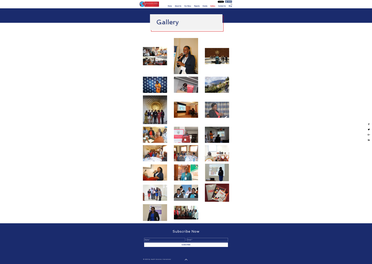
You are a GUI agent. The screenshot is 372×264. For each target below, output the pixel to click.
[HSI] (369, 140)
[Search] (231, 4)
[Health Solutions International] (369, 134)
